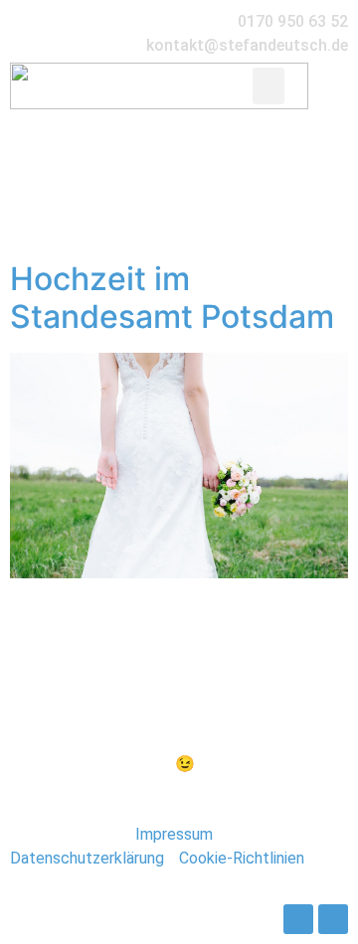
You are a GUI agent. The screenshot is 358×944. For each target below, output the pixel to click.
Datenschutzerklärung (87, 858)
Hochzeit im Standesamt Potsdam (172, 297)
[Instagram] (333, 919)
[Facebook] (298, 919)
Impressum (174, 834)
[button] (268, 86)
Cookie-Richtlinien (241, 858)
